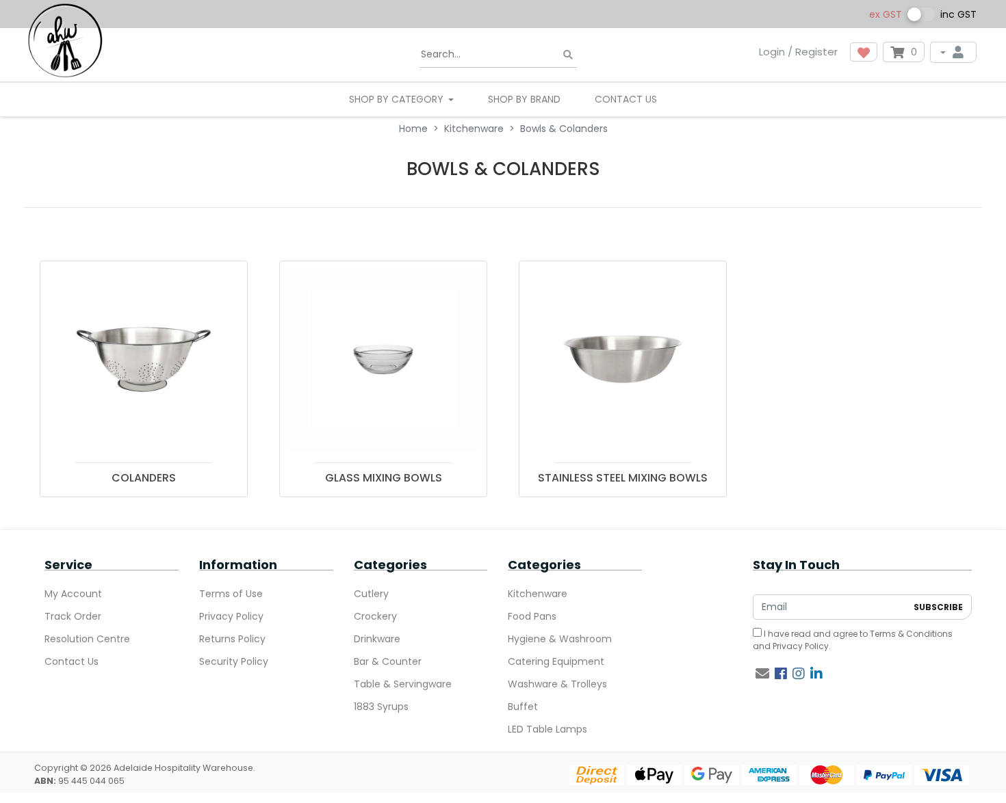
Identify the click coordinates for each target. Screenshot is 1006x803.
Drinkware (377, 639)
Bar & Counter (388, 661)
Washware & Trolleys (557, 684)
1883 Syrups (381, 706)
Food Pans (532, 616)
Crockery (375, 616)
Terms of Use (231, 594)
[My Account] (953, 52)
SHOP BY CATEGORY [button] (397, 99)
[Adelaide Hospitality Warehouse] (65, 40)
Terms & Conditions (911, 634)
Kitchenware (537, 594)
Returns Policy (232, 639)
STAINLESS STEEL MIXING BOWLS (623, 478)
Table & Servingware (403, 684)
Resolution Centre (87, 639)
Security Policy (233, 661)
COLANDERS (144, 478)
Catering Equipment (556, 661)
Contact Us (626, 99)
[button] (863, 52)
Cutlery (371, 594)
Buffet (523, 706)
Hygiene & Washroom (560, 639)
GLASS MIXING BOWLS (383, 478)
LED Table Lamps (547, 729)
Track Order (72, 616)
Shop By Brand (524, 99)
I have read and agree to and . (853, 640)
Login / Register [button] (798, 51)
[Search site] (568, 55)
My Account (73, 594)
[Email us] (762, 673)
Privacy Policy (231, 616)
